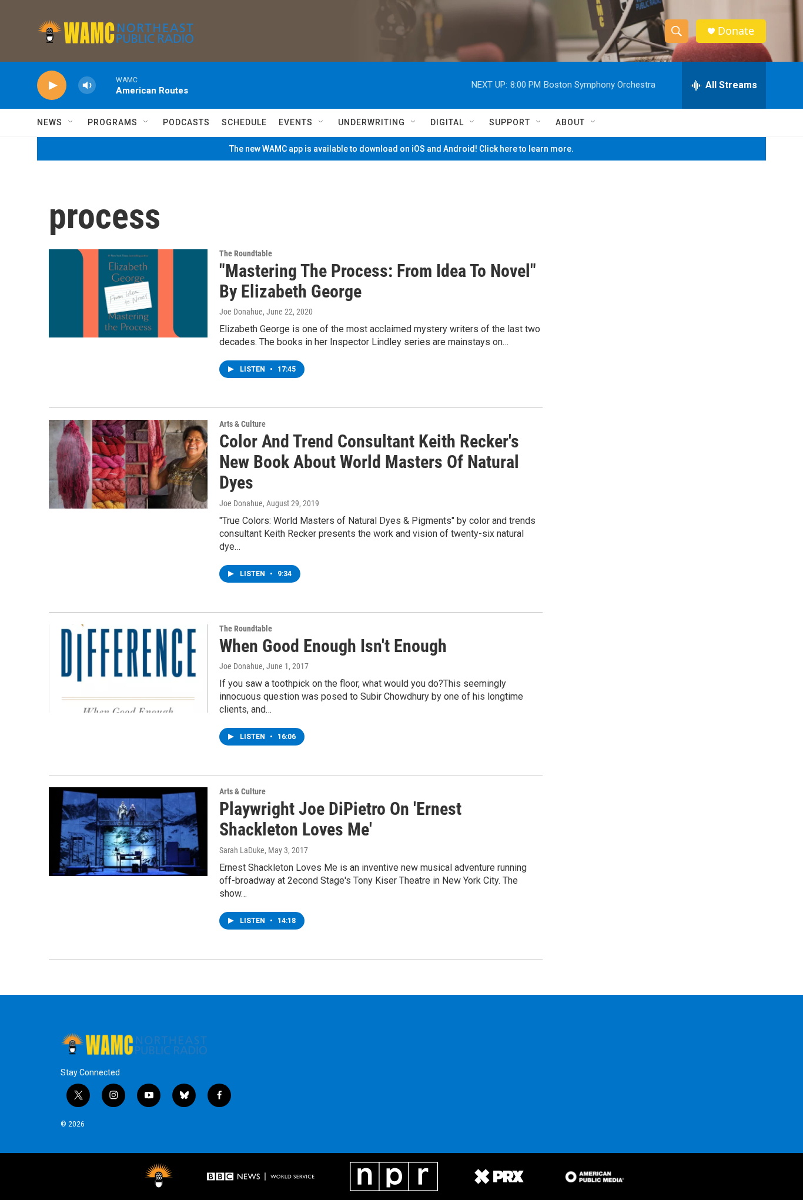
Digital (447, 122)
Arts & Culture (242, 424)
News (49, 122)
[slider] (106, 85)
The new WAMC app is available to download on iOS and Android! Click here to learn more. (401, 148)
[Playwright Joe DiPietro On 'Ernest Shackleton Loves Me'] (128, 831)
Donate (736, 31)
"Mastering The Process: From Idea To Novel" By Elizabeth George (377, 281)
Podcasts (186, 122)
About (570, 122)
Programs (113, 122)
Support (509, 122)
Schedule (244, 122)
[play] (51, 85)
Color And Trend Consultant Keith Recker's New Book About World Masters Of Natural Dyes (369, 462)
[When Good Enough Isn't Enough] (128, 668)
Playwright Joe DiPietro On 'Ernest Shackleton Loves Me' (340, 819)
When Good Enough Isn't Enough (333, 646)
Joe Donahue (241, 311)
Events (296, 122)
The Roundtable (245, 253)
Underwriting (371, 122)
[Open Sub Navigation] (71, 122)
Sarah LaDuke (242, 850)
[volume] (87, 85)
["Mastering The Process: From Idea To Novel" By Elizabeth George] (128, 293)
